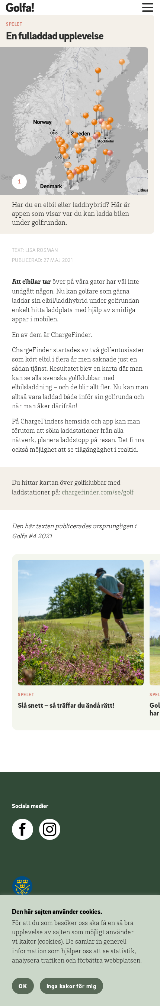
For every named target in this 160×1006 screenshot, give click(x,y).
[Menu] (147, 7)
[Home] (23, 7)
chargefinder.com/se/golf (98, 493)
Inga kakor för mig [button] (71, 986)
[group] (81, 636)
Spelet (14, 24)
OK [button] (23, 986)
